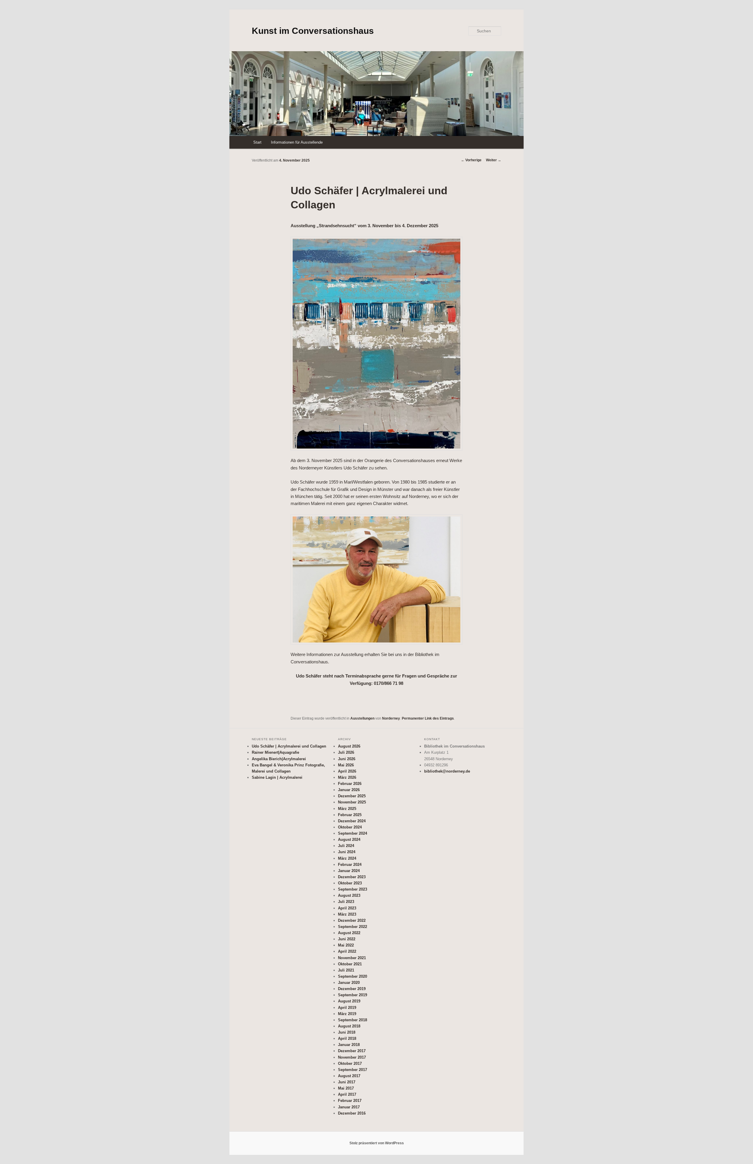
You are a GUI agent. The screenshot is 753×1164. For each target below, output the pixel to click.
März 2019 (347, 1014)
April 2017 (347, 1094)
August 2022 (349, 933)
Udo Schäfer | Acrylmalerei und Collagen (289, 746)
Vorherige (471, 160)
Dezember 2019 (352, 989)
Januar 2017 (349, 1107)
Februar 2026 (349, 783)
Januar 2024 (349, 871)
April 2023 (347, 908)
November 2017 (352, 1057)
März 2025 (347, 808)
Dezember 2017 (352, 1051)
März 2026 (347, 777)
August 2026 (349, 746)
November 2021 (352, 958)
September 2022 (352, 926)
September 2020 (352, 976)
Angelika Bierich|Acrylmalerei (279, 759)
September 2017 (352, 1069)
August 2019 (349, 1001)
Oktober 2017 (350, 1063)
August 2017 (349, 1076)
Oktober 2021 (350, 964)
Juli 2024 (346, 845)
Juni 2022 (346, 939)
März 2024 (347, 858)
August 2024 (349, 839)
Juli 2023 (346, 901)
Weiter (493, 160)
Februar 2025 (349, 815)
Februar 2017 (349, 1100)
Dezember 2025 (352, 796)
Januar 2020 (349, 982)
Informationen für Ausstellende (297, 142)
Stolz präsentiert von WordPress (376, 1143)
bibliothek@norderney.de (447, 771)
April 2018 (347, 1038)
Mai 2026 (346, 765)
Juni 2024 (346, 852)
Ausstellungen (362, 718)
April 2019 (347, 1007)
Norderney (391, 718)
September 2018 (352, 1020)
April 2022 (347, 951)
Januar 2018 (349, 1044)
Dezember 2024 (352, 821)
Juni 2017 (346, 1082)
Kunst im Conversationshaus (313, 31)
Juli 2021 (346, 970)
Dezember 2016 (352, 1113)
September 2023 (352, 889)
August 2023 (349, 895)
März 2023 (347, 914)
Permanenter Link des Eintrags (428, 718)
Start (257, 142)
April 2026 (347, 771)
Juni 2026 (346, 759)
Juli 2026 (346, 752)
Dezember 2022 (352, 920)
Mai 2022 (346, 945)
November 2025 (352, 802)
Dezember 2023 (352, 877)
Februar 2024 (349, 864)
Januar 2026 (349, 790)
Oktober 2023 (350, 883)
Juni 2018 (346, 1032)
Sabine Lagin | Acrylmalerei (277, 777)
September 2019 (352, 995)
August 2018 (349, 1026)
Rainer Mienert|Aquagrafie (275, 752)
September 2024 (352, 833)
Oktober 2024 (350, 827)
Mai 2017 (346, 1088)
